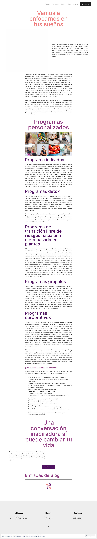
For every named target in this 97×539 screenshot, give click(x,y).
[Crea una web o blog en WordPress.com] (48, 526)
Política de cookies (41, 536)
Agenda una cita (48, 467)
